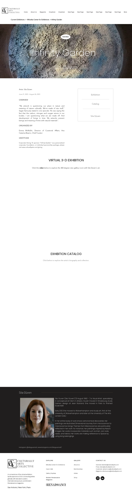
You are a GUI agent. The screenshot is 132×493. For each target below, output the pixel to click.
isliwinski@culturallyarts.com (110, 465)
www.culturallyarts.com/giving (32, 147)
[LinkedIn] (102, 478)
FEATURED (65, 37)
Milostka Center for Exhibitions (38, 20)
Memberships (78, 469)
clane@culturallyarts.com (107, 467)
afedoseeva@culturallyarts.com (112, 471)
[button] (52, 12)
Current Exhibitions (18, 20)
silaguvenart (32, 447)
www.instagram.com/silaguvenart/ (50, 447)
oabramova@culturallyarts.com (111, 469)
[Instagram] (98, 478)
